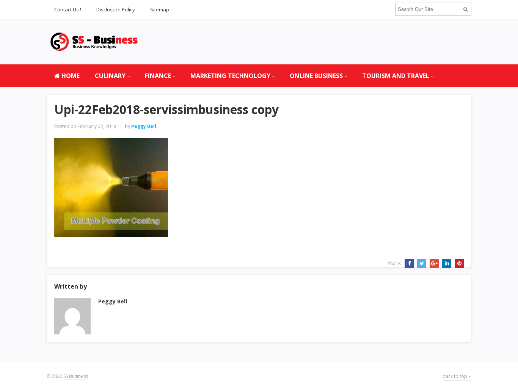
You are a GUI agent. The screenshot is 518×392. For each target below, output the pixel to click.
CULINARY (110, 76)
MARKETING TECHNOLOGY (230, 76)
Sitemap (159, 9)
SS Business (75, 376)
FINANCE (158, 76)
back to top (455, 376)
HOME (70, 76)
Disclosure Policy (115, 9)
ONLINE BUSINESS (316, 76)
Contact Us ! (67, 9)
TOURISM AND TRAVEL (395, 76)
